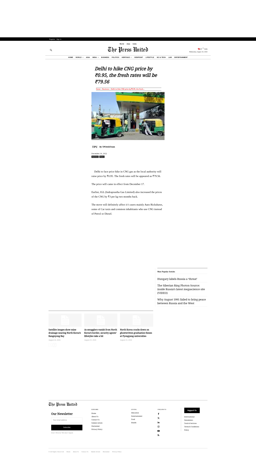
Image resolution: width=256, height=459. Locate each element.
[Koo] (208, 162)
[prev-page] (50, 345)
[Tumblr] (153, 162)
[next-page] (54, 345)
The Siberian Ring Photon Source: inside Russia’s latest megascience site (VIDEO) (181, 289)
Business (105, 89)
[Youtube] (158, 431)
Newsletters (188, 420)
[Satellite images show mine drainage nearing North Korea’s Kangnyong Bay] (65, 320)
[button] (51, 50)
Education (135, 413)
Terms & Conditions (191, 427)
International (189, 417)
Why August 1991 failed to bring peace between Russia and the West (181, 301)
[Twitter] (158, 418)
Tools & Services (190, 423)
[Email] (147, 162)
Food (133, 419)
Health (133, 423)
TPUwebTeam (108, 146)
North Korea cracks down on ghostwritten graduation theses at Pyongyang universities (136, 333)
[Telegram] (159, 162)
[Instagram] (158, 427)
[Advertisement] (128, 18)
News (102, 157)
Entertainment (136, 416)
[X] (116, 162)
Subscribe (67, 427)
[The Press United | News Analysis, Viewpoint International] (128, 50)
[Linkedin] (134, 162)
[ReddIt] (122, 162)
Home (98, 89)
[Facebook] (110, 162)
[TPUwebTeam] (95, 146)
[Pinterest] (141, 162)
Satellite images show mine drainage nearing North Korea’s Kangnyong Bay (65, 333)
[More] (214, 162)
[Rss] (158, 435)
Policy (186, 430)
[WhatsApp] (128, 162)
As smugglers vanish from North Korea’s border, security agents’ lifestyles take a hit (100, 333)
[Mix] (165, 162)
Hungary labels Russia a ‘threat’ (177, 279)
